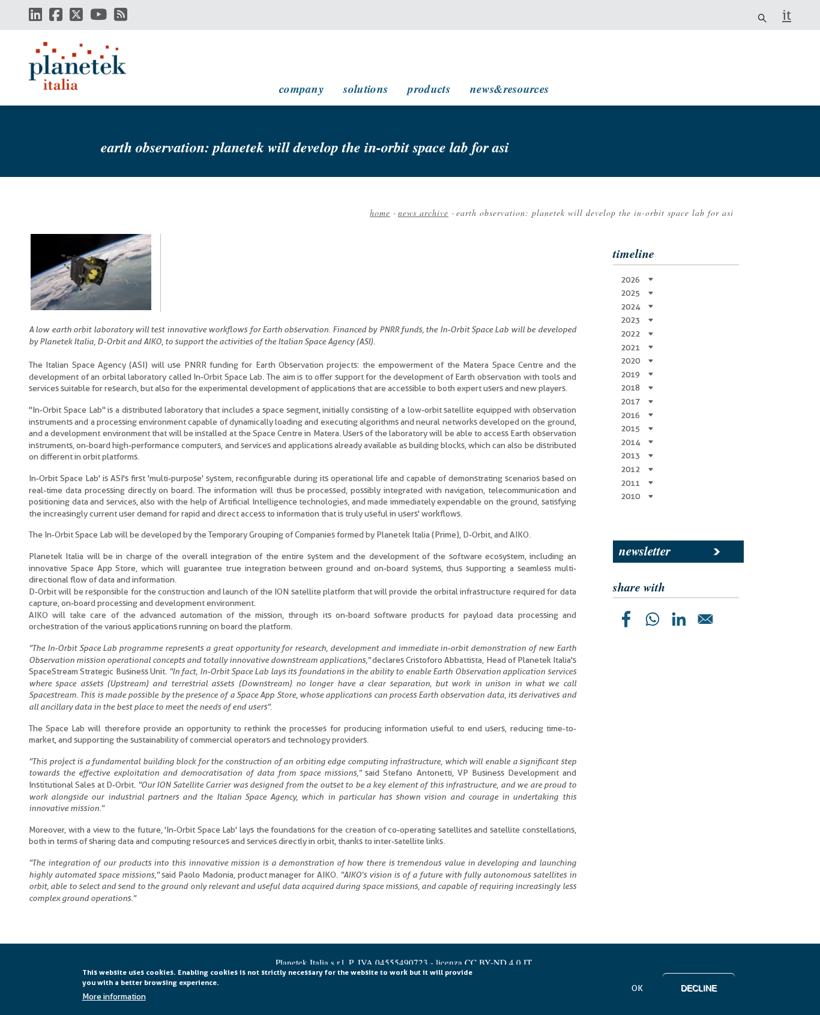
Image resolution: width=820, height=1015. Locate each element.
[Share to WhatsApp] (653, 619)
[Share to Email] (705, 619)
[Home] (89, 66)
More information (114, 996)
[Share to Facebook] (626, 619)
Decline (699, 988)
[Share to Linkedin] (679, 619)
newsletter (645, 551)
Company (301, 88)
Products (429, 88)
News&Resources (509, 88)
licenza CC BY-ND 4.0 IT (484, 962)
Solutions (365, 88)
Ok (637, 988)
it (786, 15)
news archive (423, 212)
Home (380, 212)
